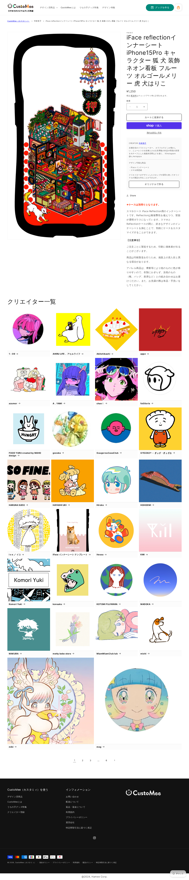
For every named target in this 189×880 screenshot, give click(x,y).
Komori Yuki (15, 604)
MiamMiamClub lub (107, 653)
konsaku (57, 604)
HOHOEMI (145, 505)
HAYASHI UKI (60, 505)
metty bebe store (62, 653)
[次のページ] (114, 760)
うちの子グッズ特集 (17, 807)
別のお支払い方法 (154, 132)
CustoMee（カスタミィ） (18, 21)
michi (143, 653)
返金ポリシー (44, 862)
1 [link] (74, 760)
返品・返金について (75, 807)
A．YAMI (57, 403)
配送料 (133, 96)
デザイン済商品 (14, 796)
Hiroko (100, 505)
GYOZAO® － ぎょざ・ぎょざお (156, 453)
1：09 (12, 354)
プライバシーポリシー (76, 817)
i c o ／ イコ (15, 554)
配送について (72, 801)
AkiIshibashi (103, 354)
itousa (100, 554)
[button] (48, 7)
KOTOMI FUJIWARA (107, 604)
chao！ (100, 403)
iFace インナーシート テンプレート (70, 554)
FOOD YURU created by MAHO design (25, 454)
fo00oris (145, 403)
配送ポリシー (88, 862)
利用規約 (70, 812)
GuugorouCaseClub (108, 453)
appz (143, 354)
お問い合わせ (72, 796)
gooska (57, 453)
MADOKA (145, 604)
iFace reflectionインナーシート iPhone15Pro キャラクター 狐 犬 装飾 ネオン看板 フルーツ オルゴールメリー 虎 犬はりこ (97, 21)
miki (11, 747)
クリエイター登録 (16, 812)
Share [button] (133, 195)
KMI (142, 554)
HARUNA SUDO (17, 505)
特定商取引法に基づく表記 (79, 827)
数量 (129, 101)
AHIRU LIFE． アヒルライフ (66, 354)
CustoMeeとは (14, 801)
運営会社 (70, 822)
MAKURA (14, 653)
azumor (13, 403)
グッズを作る (162, 7)
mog (99, 747)
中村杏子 (37, 21)
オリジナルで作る (154, 184)
